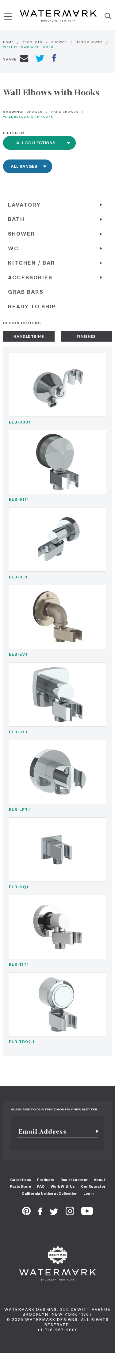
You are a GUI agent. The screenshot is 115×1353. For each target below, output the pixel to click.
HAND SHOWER (89, 42)
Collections (20, 1180)
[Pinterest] (26, 1213)
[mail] (24, 59)
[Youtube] (87, 1213)
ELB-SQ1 (19, 886)
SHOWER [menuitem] (21, 234)
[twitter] (40, 59)
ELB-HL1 (18, 732)
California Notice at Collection (49, 1193)
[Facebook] (40, 1213)
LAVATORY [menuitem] (24, 205)
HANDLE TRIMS (28, 336)
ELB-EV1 (18, 654)
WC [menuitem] (13, 248)
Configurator (93, 1186)
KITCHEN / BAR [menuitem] (31, 263)
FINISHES (86, 336)
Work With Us (63, 1186)
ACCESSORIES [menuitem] (30, 277)
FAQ (40, 1186)
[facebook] (54, 58)
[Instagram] (70, 1213)
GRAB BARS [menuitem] (26, 292)
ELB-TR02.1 (21, 1041)
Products (45, 1180)
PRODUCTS (32, 42)
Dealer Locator (74, 1180)
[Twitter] (54, 1213)
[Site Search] (108, 16)
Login (88, 1193)
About (99, 1180)
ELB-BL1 (18, 577)
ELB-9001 (20, 422)
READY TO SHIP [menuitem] (32, 306)
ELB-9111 (19, 499)
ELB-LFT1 (19, 809)
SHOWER (59, 42)
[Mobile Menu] (8, 16)
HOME (8, 42)
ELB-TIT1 (19, 964)
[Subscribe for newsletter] (94, 1131)
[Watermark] (58, 16)
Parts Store (20, 1186)
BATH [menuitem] (16, 219)
